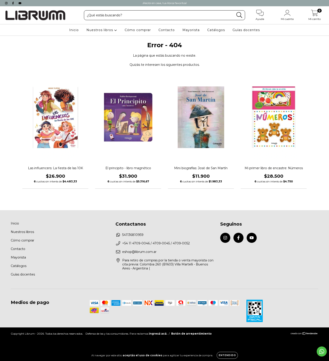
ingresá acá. (158, 333)
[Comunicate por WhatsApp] (322, 351)
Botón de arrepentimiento (191, 333)
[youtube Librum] (20, 3)
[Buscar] (239, 15)
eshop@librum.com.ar (139, 252)
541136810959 (132, 235)
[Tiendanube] (304, 334)
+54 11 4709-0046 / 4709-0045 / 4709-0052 (156, 243)
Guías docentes (246, 30)
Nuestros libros (100, 30)
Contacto (166, 30)
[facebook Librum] (13, 3)
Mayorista (191, 30)
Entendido (227, 355)
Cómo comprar (138, 30)
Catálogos (216, 30)
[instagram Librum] (6, 3)
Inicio (74, 30)
